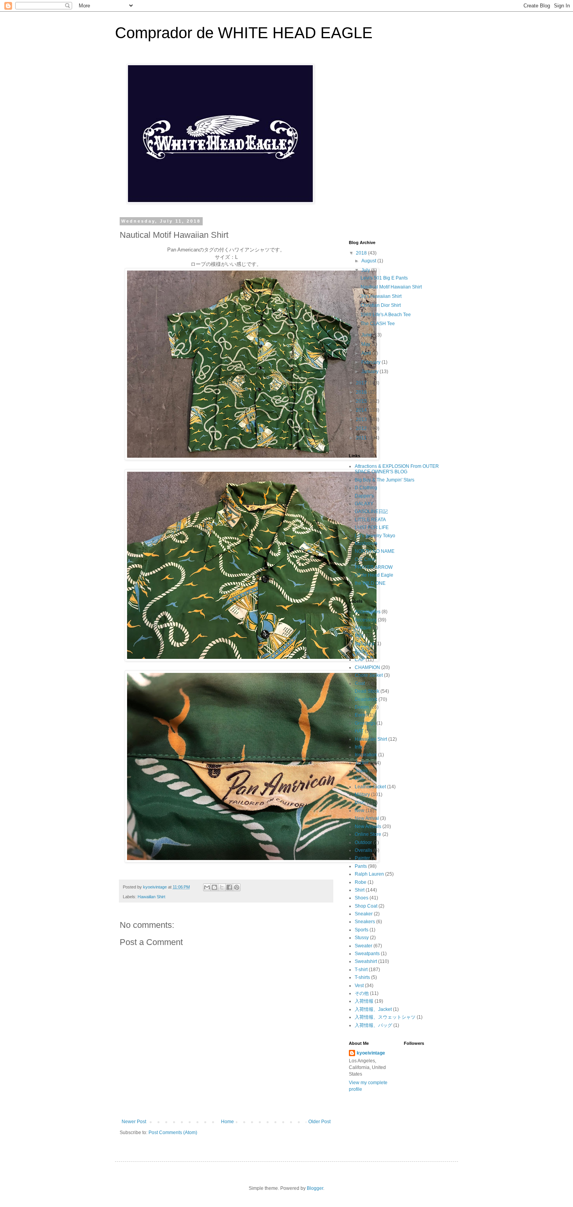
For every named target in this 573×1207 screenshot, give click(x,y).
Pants (361, 866)
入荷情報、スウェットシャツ (385, 1017)
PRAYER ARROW (374, 567)
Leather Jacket (370, 786)
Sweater (363, 946)
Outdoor (363, 842)
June (367, 335)
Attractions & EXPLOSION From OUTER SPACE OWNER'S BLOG (397, 469)
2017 (362, 383)
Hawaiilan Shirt (151, 896)
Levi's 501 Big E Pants (384, 278)
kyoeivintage (371, 1053)
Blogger (315, 1188)
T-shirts (362, 977)
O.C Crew (365, 559)
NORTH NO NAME (374, 551)
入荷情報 (364, 1001)
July (366, 270)
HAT (359, 731)
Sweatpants (367, 953)
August (369, 261)
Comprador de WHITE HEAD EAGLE (244, 32)
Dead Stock (367, 691)
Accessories (367, 611)
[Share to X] (222, 887)
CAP (359, 659)
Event (361, 715)
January (370, 371)
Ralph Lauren (369, 874)
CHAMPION (367, 667)
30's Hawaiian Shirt (381, 296)
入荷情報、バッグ (373, 1025)
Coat (360, 683)
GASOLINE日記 (371, 511)
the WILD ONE (370, 583)
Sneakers (365, 921)
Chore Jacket (369, 675)
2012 (362, 428)
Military (362, 794)
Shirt (359, 890)
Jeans (361, 770)
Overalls (363, 850)
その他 (362, 993)
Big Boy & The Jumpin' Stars (384, 480)
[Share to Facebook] (229, 887)
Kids (359, 778)
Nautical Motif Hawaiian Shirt (391, 287)
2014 (362, 410)
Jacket (361, 763)
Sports (361, 930)
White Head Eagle (374, 575)
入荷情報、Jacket (373, 1009)
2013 (362, 419)
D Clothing (366, 487)
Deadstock (366, 699)
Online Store (368, 834)
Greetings (365, 723)
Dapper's (364, 496)
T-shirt (361, 969)
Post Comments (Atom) (173, 1132)
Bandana (364, 643)
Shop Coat (366, 906)
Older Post (319, 1121)
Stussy (362, 937)
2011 (362, 438)
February (371, 362)
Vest (359, 985)
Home (227, 1121)
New (359, 810)
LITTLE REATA (370, 519)
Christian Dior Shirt (381, 305)
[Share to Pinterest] (237, 887)
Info (359, 747)
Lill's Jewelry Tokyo (375, 535)
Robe (360, 882)
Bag (359, 635)
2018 (362, 253)
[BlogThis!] (214, 887)
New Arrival (367, 818)
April (366, 353)
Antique (363, 627)
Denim (362, 707)
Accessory (366, 620)
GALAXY (364, 503)
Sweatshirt (366, 961)
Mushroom (366, 543)
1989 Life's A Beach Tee (386, 314)
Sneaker (364, 914)
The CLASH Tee (378, 323)
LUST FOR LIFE (372, 527)
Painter (362, 858)
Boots (361, 651)
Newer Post (134, 1121)
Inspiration (366, 754)
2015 (362, 401)
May (366, 344)
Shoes (361, 898)
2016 (362, 392)
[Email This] (207, 887)
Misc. (360, 802)
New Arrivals (368, 826)
